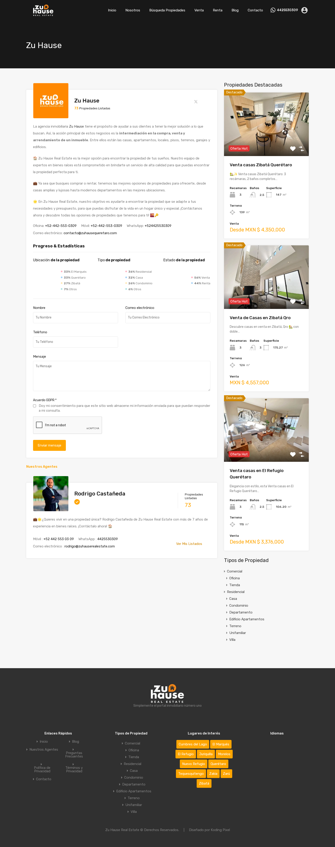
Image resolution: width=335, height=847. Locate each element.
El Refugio (186, 754)
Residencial (236, 592)
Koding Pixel (220, 830)
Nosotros (132, 10)
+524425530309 (158, 226)
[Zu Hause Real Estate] (43, 14)
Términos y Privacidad (74, 769)
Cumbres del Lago (193, 744)
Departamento (241, 612)
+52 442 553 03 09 (59, 539)
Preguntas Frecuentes (74, 754)
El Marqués (220, 744)
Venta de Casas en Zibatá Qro (260, 317)
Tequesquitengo (191, 774)
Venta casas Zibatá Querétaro (261, 164)
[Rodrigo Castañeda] (50, 509)
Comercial (234, 571)
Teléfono (40, 332)
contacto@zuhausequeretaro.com (90, 233)
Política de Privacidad (42, 769)
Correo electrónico (139, 308)
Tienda (234, 585)
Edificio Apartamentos (246, 619)
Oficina (234, 578)
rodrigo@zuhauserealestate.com (89, 546)
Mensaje (39, 356)
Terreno (235, 626)
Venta (199, 10)
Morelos (224, 754)
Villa (232, 640)
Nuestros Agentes (43, 749)
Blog (235, 10)
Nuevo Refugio (193, 764)
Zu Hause (76, 126)
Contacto (255, 10)
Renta (217, 10)
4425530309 (287, 10)
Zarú (226, 774)
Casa (233, 599)
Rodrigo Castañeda (99, 493)
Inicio (112, 10)
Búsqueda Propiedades (167, 10)
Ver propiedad (266, 143)
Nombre (39, 308)
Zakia (213, 774)
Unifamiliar (237, 633)
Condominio (238, 605)
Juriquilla (206, 754)
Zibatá (204, 783)
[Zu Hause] (50, 116)
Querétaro (218, 764)
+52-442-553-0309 (61, 226)
